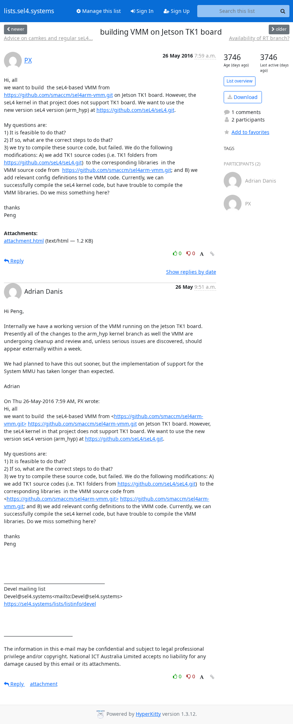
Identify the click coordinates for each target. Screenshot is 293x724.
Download (245, 97)
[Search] (283, 11)
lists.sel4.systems (29, 11)
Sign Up (179, 11)
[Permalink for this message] (212, 254)
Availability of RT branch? (259, 38)
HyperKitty (148, 713)
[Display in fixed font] (202, 254)
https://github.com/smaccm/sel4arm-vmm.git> (63, 498)
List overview (240, 81)
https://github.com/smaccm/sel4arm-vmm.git (58, 94)
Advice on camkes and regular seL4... (48, 38)
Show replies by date (191, 271)
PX (28, 60)
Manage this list (101, 11)
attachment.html (24, 240)
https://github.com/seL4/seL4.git (135, 109)
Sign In (144, 11)
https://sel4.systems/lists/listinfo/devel (50, 603)
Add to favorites (250, 132)
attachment (44, 683)
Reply (16, 260)
